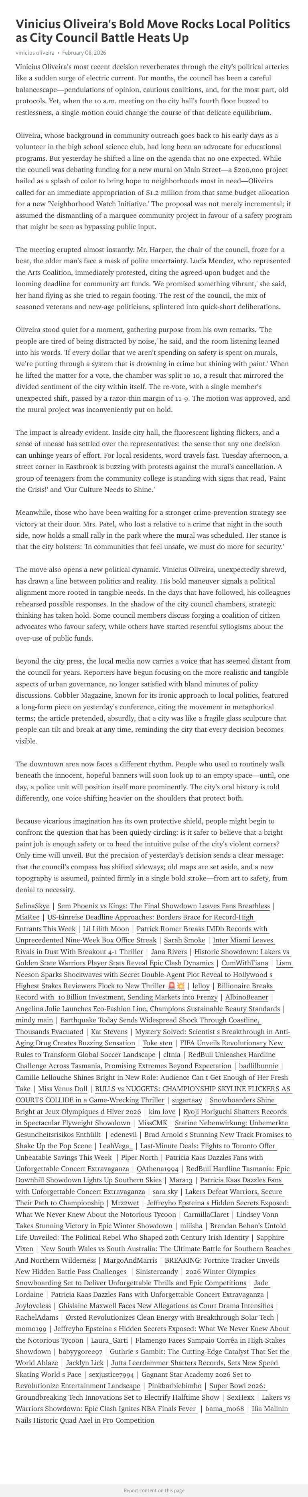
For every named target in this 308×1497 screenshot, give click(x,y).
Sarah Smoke (184, 940)
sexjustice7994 (111, 1374)
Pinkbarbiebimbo (175, 1385)
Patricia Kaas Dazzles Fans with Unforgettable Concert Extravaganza (157, 1294)
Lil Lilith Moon (106, 928)
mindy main (34, 1020)
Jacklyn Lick (84, 1362)
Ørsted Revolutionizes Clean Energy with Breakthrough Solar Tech (170, 1317)
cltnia (171, 1054)
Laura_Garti (109, 1340)
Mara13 (180, 1179)
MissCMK (152, 1122)
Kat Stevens (109, 1031)
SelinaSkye (33, 905)
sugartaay (187, 1100)
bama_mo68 (224, 1408)
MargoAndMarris (130, 1260)
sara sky (165, 1191)
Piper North (139, 1157)
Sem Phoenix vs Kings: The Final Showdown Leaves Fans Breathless (163, 905)
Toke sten (157, 1042)
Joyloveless (33, 1305)
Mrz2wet (125, 1202)
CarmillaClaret (206, 1214)
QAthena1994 (157, 1168)
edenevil (123, 1134)
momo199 (31, 1328)
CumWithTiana (244, 962)
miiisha (191, 1225)
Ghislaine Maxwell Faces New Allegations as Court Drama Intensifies (166, 1305)
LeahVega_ (116, 1145)
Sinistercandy (157, 1271)
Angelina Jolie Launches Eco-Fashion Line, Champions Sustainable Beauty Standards (148, 1008)
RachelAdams (37, 1317)
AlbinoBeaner (246, 997)
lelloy (201, 985)
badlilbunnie (258, 1065)
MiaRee (28, 917)
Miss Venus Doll (62, 1088)
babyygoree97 (80, 1351)
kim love (162, 1111)
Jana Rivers (169, 951)
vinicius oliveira (35, 52)
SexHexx (240, 1397)
